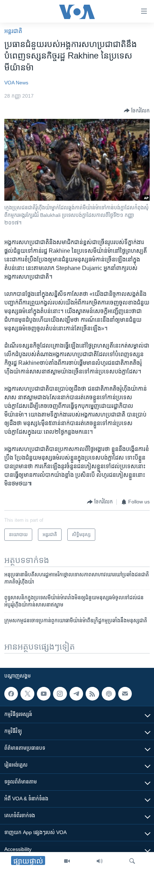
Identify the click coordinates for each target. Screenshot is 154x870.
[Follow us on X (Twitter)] (27, 694)
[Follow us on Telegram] (76, 694)
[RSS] (92, 694)
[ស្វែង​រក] (132, 861)
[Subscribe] (125, 694)
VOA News (16, 82)
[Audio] (99, 861)
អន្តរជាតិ (13, 31)
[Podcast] (108, 694)
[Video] (67, 861)
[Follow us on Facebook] (11, 694)
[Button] (137, 110)
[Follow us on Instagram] (60, 694)
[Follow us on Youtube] (43, 694)
